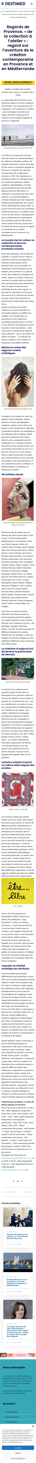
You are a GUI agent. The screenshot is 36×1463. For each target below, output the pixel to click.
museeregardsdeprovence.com (14, 1170)
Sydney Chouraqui (9, 1391)
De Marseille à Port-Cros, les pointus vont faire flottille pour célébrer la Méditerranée (17, 1282)
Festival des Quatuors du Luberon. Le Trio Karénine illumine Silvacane (17, 1236)
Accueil (2, 11)
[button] (33, 1426)
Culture (19, 1244)
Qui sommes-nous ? (13, 1417)
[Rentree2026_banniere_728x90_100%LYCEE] (18, 1355)
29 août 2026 (11, 1231)
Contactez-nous (11, 1422)
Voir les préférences (18, 1458)
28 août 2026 (11, 1277)
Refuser (18, 1453)
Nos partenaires (11, 1412)
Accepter (18, 1448)
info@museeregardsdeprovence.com (16, 1158)
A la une (12, 1244)
